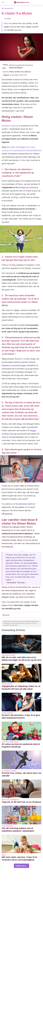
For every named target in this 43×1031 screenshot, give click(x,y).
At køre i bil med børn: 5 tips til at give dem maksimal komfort (21, 716)
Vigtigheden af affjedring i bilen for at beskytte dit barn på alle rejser (21, 687)
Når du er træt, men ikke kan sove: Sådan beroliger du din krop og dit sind (21, 658)
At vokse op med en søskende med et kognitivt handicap (21, 745)
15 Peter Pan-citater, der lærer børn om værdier (21, 774)
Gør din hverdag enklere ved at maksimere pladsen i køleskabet (18, 829)
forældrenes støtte (24, 504)
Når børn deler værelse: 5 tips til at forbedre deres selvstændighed (19, 858)
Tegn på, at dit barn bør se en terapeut (21, 802)
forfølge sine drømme (28, 187)
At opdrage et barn (9, 771)
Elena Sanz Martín (16, 67)
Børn (3, 855)
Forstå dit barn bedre (10, 742)
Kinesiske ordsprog (10, 126)
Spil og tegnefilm (7, 8)
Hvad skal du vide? (8, 655)
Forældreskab (7, 684)
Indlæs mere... (21, 866)
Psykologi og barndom (10, 800)
